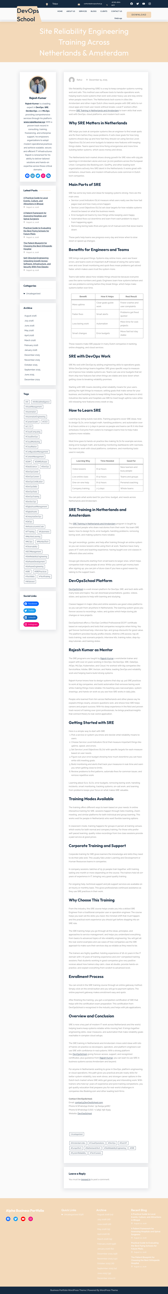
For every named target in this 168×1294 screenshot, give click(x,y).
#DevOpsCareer (31, 472)
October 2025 (30, 365)
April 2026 (29, 335)
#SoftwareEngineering (34, 567)
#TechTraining (44, 577)
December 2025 (32, 355)
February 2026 (31, 345)
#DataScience (31, 467)
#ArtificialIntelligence (41, 402)
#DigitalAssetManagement (36, 507)
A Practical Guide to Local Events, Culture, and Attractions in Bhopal (35, 201)
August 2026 (30, 315)
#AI (26, 402)
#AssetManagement (33, 407)
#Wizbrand (30, 582)
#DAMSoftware (41, 462)
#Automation (30, 412)
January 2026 (30, 350)
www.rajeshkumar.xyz (34, 122)
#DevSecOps (30, 502)
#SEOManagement (33, 552)
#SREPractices (40, 572)
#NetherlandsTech (92, 1148)
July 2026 (29, 320)
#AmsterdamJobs (78, 1143)
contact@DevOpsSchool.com (89, 1102)
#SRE (27, 572)
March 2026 (30, 340)
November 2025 (32, 360)
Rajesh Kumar (106, 658)
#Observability (31, 547)
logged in (86, 1179)
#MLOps (28, 542)
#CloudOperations (96, 1143)
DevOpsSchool (76, 589)
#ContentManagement (34, 457)
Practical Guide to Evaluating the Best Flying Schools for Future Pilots (37, 231)
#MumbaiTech (42, 542)
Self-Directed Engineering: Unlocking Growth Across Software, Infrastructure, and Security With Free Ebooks (37, 262)
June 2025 (29, 374)
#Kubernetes (44, 532)
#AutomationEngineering (35, 417)
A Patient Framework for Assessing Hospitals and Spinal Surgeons (34, 216)
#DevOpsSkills (31, 487)
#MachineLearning (32, 537)
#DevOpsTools (31, 492)
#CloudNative (31, 447)
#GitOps (28, 522)
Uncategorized (33, 293)
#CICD (45, 422)
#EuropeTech (76, 1148)
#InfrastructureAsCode (34, 527)
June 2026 (29, 325)
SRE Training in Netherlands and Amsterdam (97, 110)
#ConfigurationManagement (36, 452)
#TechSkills (30, 577)
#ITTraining (30, 532)
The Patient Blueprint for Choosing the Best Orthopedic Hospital (37, 246)
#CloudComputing (32, 432)
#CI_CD (28, 427)
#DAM (28, 462)
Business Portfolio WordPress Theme (68, 1290)
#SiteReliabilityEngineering (36, 557)
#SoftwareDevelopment (35, 562)
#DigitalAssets (31, 512)
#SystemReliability (78, 1153)
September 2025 (32, 369)
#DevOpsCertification (34, 482)
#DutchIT (123, 1143)
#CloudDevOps (31, 437)
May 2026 (29, 330)
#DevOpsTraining (32, 497)
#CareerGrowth (31, 422)
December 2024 (32, 379)
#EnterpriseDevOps (33, 517)
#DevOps (45, 467)
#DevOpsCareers (32, 477)
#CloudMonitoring (32, 442)
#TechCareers (95, 1153)
